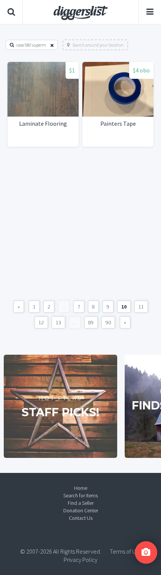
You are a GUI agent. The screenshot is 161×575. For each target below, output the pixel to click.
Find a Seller (81, 503)
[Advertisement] (80, 223)
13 (58, 322)
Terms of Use (125, 551)
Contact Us (80, 518)
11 (141, 306)
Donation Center (80, 510)
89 (91, 322)
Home (80, 488)
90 (108, 322)
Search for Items (80, 495)
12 (41, 322)
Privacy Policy (80, 559)
